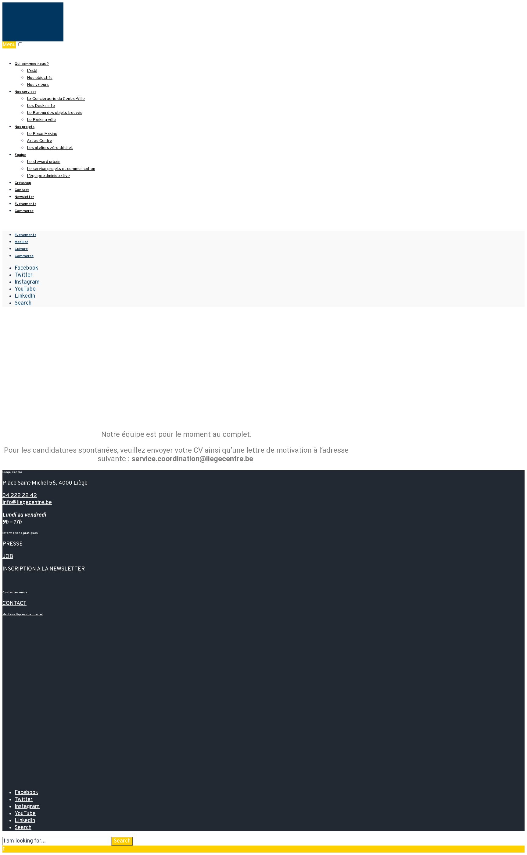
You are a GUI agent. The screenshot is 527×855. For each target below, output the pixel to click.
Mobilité (21, 242)
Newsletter (24, 197)
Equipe (20, 155)
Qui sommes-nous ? (32, 64)
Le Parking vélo (41, 119)
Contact (22, 190)
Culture (21, 249)
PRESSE (12, 544)
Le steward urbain (43, 161)
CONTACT (14, 603)
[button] (20, 44)
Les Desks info (41, 105)
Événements (25, 204)
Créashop (23, 183)
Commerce (24, 211)
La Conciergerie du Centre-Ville (56, 98)
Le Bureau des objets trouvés (54, 112)
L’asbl (32, 70)
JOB (7, 556)
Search (122, 841)
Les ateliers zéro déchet (50, 147)
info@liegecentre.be (27, 502)
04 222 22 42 (19, 495)
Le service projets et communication (61, 168)
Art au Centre (39, 140)
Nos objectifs (39, 77)
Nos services (25, 92)
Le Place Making (42, 133)
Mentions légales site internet (22, 615)
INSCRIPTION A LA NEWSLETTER (43, 569)
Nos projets (24, 127)
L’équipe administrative (48, 175)
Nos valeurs (38, 84)
